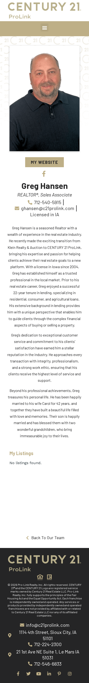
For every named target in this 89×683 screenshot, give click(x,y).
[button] (44, 27)
